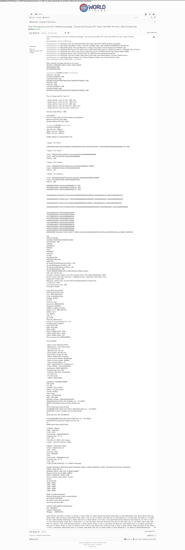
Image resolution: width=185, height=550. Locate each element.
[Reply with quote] (153, 37)
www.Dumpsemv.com (53, 44)
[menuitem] (145, 14)
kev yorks (37, 29)
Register (47, 17)
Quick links (32, 14)
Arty (89, 544)
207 (34, 49)
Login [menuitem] (150, 14)
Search (33, 17)
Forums (39, 14)
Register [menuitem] (154, 14)
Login (39, 17)
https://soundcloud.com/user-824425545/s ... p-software (64, 59)
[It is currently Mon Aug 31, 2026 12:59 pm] (154, 22)
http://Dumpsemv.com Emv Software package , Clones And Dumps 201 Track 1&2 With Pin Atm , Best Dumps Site (82, 26)
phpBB (87, 542)
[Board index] (92, 7)
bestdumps (32, 46)
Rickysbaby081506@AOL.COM (61, 321)
